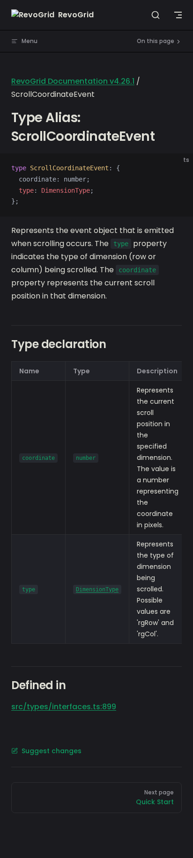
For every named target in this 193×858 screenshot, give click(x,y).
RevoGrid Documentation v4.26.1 (72, 81)
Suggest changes (52, 751)
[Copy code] (178, 168)
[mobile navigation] (178, 15)
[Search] (155, 15)
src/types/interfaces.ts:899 (63, 706)
